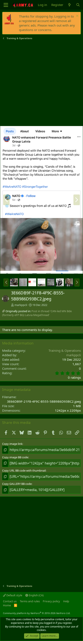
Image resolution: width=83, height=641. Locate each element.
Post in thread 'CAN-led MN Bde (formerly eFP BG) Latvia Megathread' (37, 313)
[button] (6, 282)
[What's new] (69, 5)
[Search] (78, 5)
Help (66, 601)
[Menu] (6, 5)
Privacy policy (51, 601)
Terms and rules (30, 601)
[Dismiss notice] (77, 16)
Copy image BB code (15, 457)
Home (7, 605)
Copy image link (12, 444)
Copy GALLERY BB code (16, 484)
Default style (14, 595)
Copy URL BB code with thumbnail (24, 470)
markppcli (20, 305)
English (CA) (36, 595)
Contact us (10, 601)
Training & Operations (65, 350)
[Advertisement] (41, 83)
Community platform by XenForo (36, 613)
